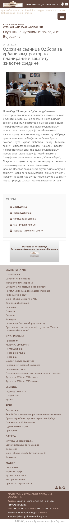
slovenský (51, 10)
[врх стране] (63, 487)
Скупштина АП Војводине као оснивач (26, 286)
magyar (40, 10)
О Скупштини (13, 274)
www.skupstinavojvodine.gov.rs (23, 512)
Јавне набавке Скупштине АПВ (21, 298)
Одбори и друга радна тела (20, 360)
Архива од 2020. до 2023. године (22, 381)
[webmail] (66, 4)
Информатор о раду (16, 294)
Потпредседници (14, 348)
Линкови (10, 315)
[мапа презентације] (56, 487)
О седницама (12, 395)
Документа (11, 448)
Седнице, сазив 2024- (16, 391)
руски (20, 12)
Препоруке (11, 430)
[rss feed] (60, 487)
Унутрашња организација (19, 440)
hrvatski (62, 10)
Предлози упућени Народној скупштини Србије (30, 418)
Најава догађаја (22, 212)
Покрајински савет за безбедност (23, 364)
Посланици (11, 356)
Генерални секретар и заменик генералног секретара (33, 373)
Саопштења (20, 206)
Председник (12, 340)
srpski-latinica (28, 10)
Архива (9, 399)
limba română (8, 12)
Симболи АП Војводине (18, 278)
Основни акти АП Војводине (20, 422)
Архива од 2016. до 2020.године (22, 377)
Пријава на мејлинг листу (28, 230)
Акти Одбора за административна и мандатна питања (33, 414)
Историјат (11, 306)
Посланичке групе (15, 352)
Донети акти (12, 410)
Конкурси (11, 319)
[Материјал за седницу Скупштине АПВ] (34, 251)
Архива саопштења (24, 218)
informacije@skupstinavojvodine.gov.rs (27, 516)
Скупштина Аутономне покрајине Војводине (31, 31)
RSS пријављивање (24, 224)
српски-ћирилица (10, 10)
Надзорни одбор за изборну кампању (25, 323)
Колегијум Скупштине (17, 344)
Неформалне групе (15, 368)
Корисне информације (17, 302)
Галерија (10, 310)
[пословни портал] (63, 4)
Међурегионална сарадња (19, 282)
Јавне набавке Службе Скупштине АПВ (25, 452)
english (28, 12)
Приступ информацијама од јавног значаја (28, 290)
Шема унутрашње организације (22, 444)
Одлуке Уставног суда (17, 426)
